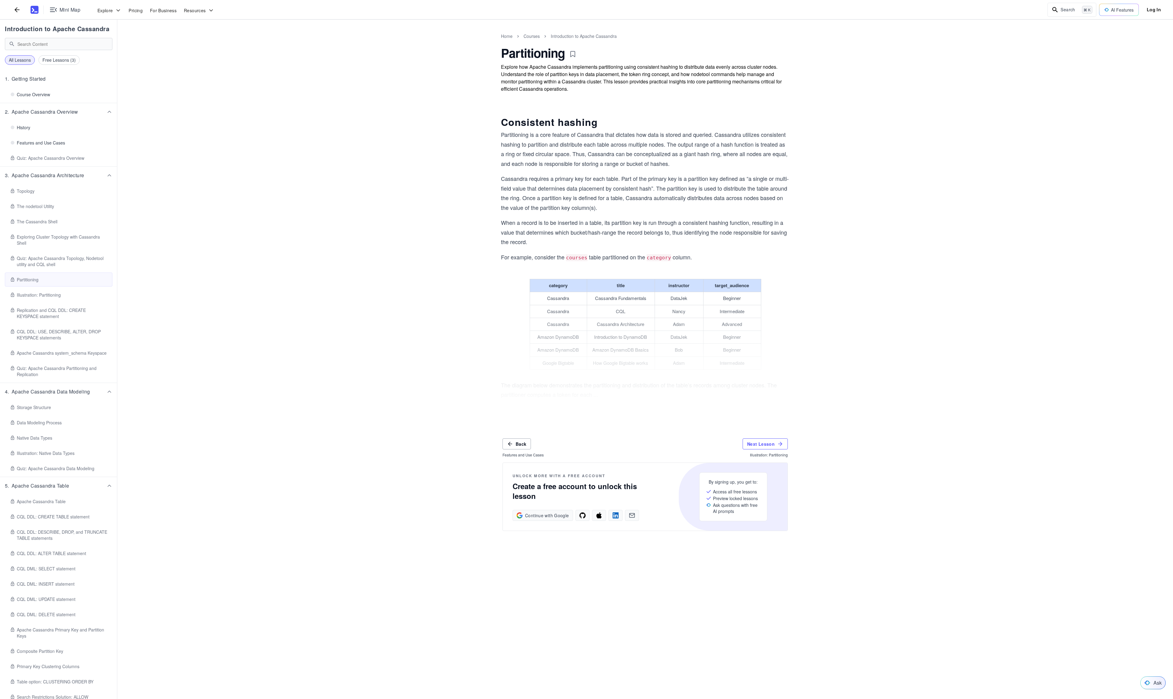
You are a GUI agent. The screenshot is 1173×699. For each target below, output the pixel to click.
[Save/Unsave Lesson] (573, 54)
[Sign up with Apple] (599, 515)
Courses (532, 36)
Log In (1154, 9)
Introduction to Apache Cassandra (57, 28)
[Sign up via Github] (583, 515)
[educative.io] (34, 10)
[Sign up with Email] (632, 515)
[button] (58, 78)
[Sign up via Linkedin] (615, 515)
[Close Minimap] (117, 42)
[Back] (17, 9)
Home (507, 36)
